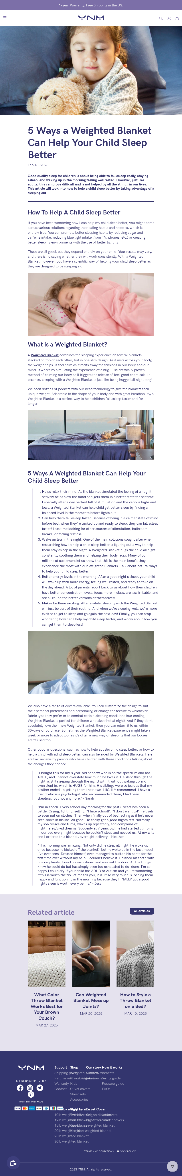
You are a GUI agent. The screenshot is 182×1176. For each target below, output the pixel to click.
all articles (142, 910)
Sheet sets (78, 1093)
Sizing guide (111, 1077)
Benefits (108, 1072)
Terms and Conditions (99, 1151)
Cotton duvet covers (101, 1114)
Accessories (79, 1099)
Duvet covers (80, 1088)
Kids (73, 1083)
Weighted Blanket (45, 354)
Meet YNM (94, 1072)
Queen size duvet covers (105, 1119)
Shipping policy (66, 1072)
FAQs (106, 1088)
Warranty (61, 1083)
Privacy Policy (126, 1151)
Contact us (62, 1088)
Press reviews (96, 1077)
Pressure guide (113, 1083)
